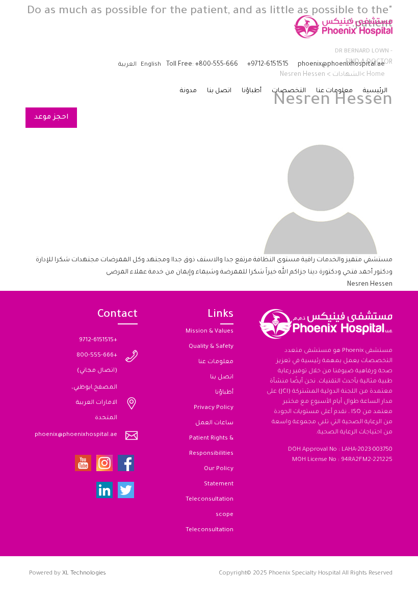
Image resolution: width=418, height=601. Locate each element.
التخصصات (289, 91)
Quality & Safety (211, 347)
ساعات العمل (214, 423)
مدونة (188, 91)
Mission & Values (209, 332)
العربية (127, 65)
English (151, 65)
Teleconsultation (209, 530)
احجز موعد (51, 117)
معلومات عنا (334, 91)
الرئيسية (375, 91)
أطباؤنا (252, 91)
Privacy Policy (213, 408)
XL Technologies (84, 573)
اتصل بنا (219, 91)
